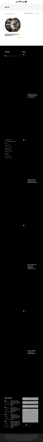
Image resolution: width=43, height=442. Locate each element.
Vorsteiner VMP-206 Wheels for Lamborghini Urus (12, 35)
